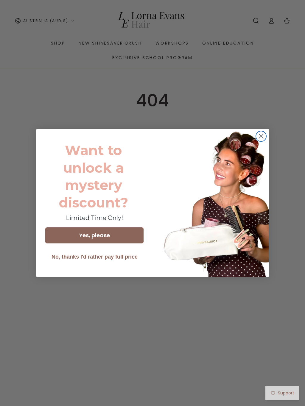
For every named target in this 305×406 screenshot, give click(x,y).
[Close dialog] (261, 136)
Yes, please (94, 235)
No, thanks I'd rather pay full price (95, 257)
